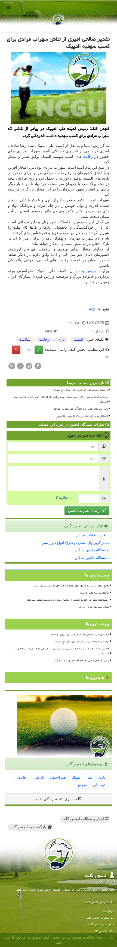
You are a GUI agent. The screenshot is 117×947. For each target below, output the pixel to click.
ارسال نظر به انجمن (85, 511)
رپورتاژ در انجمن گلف (101, 924)
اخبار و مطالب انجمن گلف (83, 819)
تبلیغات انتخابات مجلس (93, 535)
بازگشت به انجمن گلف (28, 827)
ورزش (91, 271)
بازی (61, 339)
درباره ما (108, 911)
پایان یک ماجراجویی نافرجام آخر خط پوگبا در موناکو (81, 409)
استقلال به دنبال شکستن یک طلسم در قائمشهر (82, 416)
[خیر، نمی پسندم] (16, 350)
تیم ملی (99, 785)
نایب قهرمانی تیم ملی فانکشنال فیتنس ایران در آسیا (80, 634)
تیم (90, 777)
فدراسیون (58, 777)
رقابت (88, 157)
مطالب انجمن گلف (104, 931)
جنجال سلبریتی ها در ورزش (93, 607)
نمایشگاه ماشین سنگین (92, 550)
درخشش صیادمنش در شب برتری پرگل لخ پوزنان (80, 390)
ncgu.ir (94, 309)
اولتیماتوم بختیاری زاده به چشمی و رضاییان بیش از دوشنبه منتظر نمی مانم (68, 600)
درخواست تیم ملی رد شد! (94, 592)
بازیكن (39, 777)
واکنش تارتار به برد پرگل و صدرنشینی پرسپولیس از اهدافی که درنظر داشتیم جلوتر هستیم (61, 399)
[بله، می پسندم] (39, 350)
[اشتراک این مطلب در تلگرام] (29, 366)
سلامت (24, 339)
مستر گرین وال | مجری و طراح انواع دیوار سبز (76, 543)
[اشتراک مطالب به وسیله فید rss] (12, 366)
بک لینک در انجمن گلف (100, 918)
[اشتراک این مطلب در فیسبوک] (38, 366)
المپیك (78, 339)
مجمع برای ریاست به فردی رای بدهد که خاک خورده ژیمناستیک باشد (71, 585)
